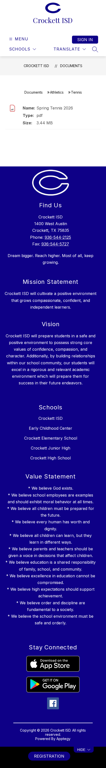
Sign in (85, 39)
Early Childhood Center (50, 428)
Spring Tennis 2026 (54, 108)
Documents (71, 66)
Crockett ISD (36, 66)
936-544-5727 (55, 243)
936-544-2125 (58, 237)
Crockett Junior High (50, 448)
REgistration (49, 756)
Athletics (57, 92)
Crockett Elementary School (50, 438)
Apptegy (63, 739)
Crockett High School (50, 457)
